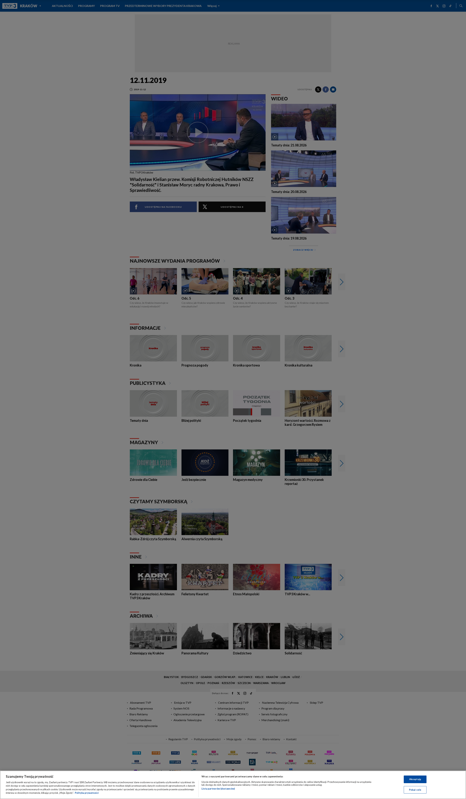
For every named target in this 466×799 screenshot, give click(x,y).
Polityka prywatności (87, 792)
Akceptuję (415, 779)
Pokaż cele (415, 789)
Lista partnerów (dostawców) (218, 788)
